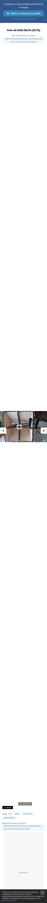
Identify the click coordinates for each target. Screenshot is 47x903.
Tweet (9, 807)
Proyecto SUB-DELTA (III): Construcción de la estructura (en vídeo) (23, 40)
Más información (9, 900)
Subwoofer (9, 817)
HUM (17, 813)
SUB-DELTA (27, 813)
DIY (9, 813)
